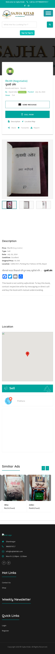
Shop (4, 588)
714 (10, 95)
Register (5, 630)
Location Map (30, 121)
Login (4, 625)
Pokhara (21, 401)
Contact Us (6, 582)
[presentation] (43, 468)
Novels (23, 88)
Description (15, 121)
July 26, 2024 (36, 92)
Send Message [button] (30, 104)
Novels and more (12, 88)
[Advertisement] (27, 222)
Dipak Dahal (11, 92)
